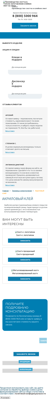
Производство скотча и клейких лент (29, 8)
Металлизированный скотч (25, 273)
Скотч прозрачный (25, 254)
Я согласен (5, 398)
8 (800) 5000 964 (25, 15)
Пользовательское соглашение (25, 380)
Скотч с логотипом (25, 235)
